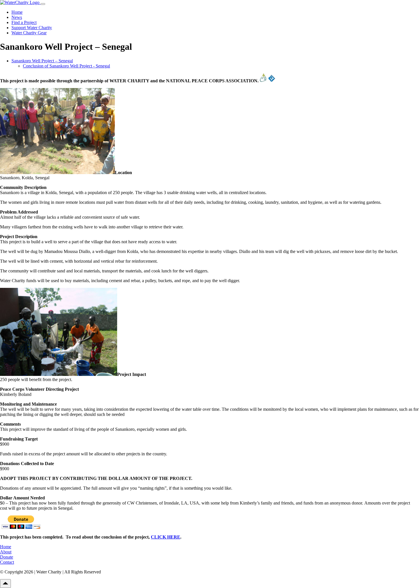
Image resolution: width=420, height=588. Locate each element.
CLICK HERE (165, 537)
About (5, 551)
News (16, 17)
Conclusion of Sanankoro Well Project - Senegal (66, 65)
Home (17, 12)
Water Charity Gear (29, 32)
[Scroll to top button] (5, 583)
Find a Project (24, 22)
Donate (6, 557)
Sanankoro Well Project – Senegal (42, 60)
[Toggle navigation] (43, 4)
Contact (7, 562)
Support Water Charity (31, 27)
